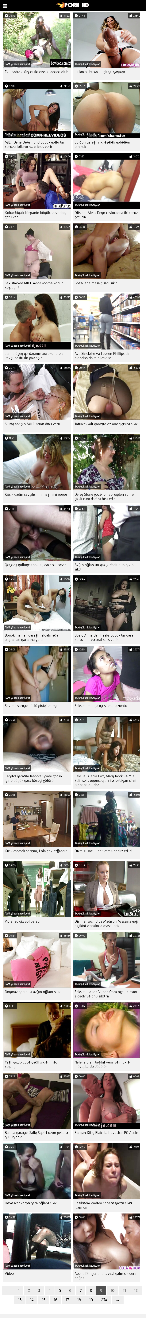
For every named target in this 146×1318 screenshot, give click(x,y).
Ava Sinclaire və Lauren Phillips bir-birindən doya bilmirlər (103, 355)
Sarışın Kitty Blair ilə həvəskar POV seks (106, 1133)
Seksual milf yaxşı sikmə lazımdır (101, 706)
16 (55, 1299)
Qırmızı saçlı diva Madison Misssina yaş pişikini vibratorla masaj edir (106, 923)
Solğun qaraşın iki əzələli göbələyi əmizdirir (102, 144)
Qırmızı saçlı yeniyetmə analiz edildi (104, 851)
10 (113, 1290)
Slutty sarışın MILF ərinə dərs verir (32, 424)
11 (124, 1290)
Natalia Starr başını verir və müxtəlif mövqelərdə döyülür (104, 1064)
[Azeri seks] (72, 7)
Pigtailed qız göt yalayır (23, 921)
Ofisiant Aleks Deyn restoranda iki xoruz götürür (106, 215)
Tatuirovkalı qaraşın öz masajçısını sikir (106, 424)
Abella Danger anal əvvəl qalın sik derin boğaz (106, 1275)
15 (43, 1299)
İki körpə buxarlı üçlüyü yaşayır (100, 72)
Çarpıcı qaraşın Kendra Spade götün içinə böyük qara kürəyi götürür (33, 778)
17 (67, 1299)
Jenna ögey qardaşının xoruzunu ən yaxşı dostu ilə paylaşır (34, 355)
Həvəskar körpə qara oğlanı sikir (30, 1203)
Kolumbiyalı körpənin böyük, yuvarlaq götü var (35, 215)
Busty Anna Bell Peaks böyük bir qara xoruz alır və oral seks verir (104, 637)
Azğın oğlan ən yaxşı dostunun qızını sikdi (105, 567)
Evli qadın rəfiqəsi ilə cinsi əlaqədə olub (36, 72)
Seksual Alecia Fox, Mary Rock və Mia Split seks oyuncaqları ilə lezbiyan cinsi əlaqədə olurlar (105, 780)
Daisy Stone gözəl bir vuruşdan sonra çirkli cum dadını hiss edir (104, 496)
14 (32, 1299)
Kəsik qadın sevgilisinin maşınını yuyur (36, 494)
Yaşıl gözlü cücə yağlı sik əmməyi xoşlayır (32, 1064)
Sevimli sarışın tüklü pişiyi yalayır (32, 706)
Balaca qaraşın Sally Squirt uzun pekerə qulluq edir (36, 1135)
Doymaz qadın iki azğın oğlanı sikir (33, 992)
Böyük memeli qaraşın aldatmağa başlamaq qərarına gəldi (31, 637)
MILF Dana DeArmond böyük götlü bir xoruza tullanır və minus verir (34, 144)
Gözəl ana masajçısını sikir (96, 283)
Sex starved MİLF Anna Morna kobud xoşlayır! (34, 285)
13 (20, 1299)
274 (104, 1299)
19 (91, 1299)
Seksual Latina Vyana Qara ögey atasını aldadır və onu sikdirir (106, 994)
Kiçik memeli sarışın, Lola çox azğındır (36, 851)
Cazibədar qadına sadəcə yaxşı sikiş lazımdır (103, 1205)
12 (136, 1290)
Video (9, 1273)
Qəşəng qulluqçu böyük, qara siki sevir (35, 565)
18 (79, 1299)
